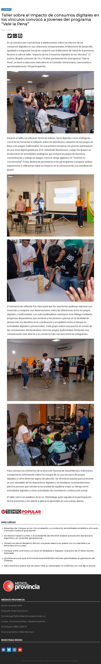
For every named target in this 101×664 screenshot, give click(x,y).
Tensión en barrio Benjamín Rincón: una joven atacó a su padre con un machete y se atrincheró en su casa (47, 544)
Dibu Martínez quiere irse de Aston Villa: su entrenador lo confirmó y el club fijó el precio (49, 565)
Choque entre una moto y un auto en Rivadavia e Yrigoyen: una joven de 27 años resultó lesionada (49, 551)
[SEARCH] (99, 2)
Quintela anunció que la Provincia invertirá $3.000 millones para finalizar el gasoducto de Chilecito (49, 559)
